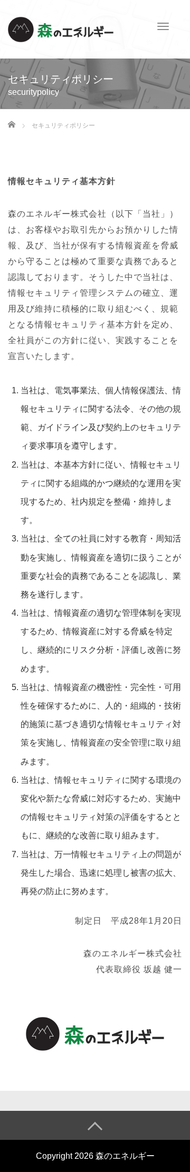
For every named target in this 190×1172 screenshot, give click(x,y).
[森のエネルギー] (60, 28)
